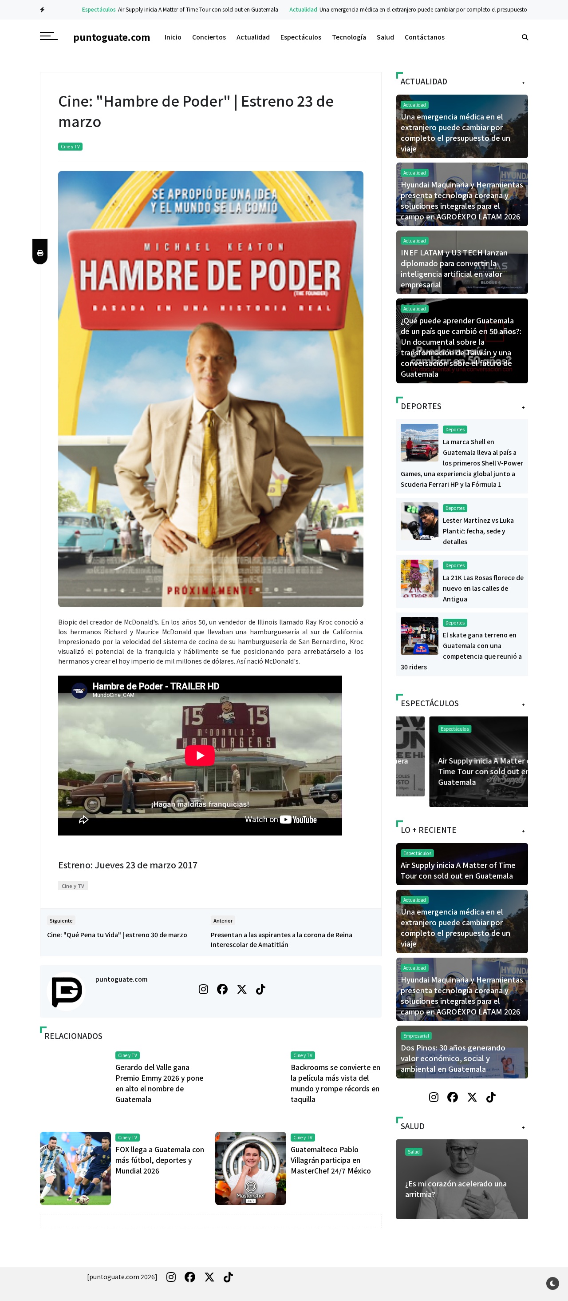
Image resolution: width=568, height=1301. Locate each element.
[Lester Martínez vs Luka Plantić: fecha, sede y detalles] (419, 520)
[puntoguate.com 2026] (122, 1276)
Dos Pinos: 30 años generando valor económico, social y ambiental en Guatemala (453, 1058)
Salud (385, 36)
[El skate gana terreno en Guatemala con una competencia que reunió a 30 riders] (419, 634)
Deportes (455, 429)
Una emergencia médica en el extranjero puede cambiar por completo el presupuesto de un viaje (416, 9)
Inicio (173, 36)
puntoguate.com (121, 979)
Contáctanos (425, 36)
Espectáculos (78, 9)
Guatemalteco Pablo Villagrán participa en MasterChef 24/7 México (331, 1159)
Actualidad (283, 9)
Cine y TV (70, 146)
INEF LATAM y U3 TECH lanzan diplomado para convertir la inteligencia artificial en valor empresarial (454, 268)
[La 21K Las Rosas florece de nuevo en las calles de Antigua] (419, 577)
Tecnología (349, 36)
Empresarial (416, 1035)
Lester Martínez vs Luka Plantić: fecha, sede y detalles (478, 531)
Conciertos (209, 36)
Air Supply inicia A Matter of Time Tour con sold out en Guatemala (178, 9)
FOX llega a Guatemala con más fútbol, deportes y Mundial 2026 (159, 1159)
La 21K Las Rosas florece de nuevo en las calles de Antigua (483, 588)
